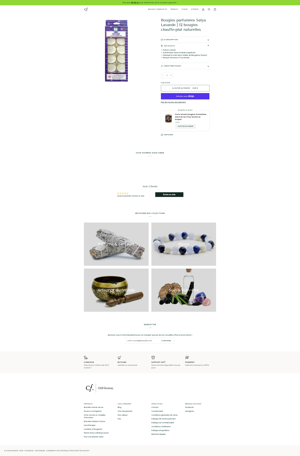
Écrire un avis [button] (169, 194)
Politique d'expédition (160, 430)
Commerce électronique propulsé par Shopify (67, 451)
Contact (155, 407)
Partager (168, 135)
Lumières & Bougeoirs (93, 429)
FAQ (119, 419)
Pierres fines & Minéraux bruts (96, 433)
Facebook (189, 407)
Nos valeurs (123, 415)
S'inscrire (166, 341)
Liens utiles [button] (156, 404)
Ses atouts (169, 46)
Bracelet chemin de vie (93, 407)
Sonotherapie (89, 425)
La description (171, 39)
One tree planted (125, 411)
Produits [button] (88, 404)
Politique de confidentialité (162, 422)
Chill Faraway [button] (124, 404)
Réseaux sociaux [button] (193, 404)
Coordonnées (157, 411)
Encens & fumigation (93, 411)
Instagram (189, 411)
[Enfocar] (117, 51)
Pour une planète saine (93, 437)
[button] (174, 9)
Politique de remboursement (163, 419)
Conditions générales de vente (164, 415)
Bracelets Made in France (94, 421)
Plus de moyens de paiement (173, 102)
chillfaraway (12, 451)
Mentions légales (158, 434)
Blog (119, 407)
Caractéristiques (172, 66)
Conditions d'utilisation (161, 426)
